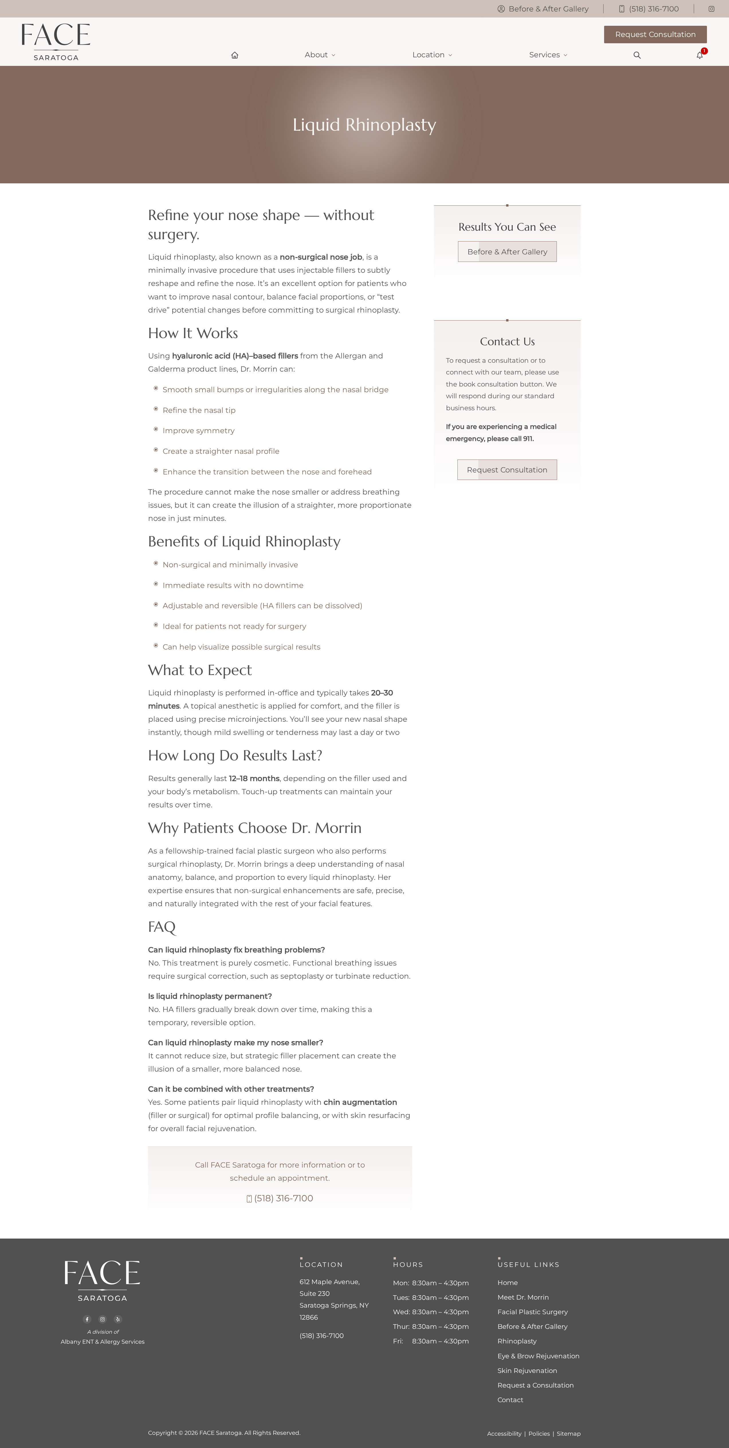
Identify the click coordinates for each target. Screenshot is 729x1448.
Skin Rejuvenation (527, 1371)
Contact (510, 1400)
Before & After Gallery (507, 251)
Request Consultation (507, 469)
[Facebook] (87, 1316)
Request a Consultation (536, 1385)
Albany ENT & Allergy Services (103, 1341)
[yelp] (118, 1316)
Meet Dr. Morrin (523, 1297)
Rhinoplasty (517, 1341)
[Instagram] (711, 9)
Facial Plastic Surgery (533, 1312)
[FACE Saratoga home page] (56, 41)
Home (508, 1283)
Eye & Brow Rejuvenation (539, 1356)
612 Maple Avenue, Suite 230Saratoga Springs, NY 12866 (334, 1299)
